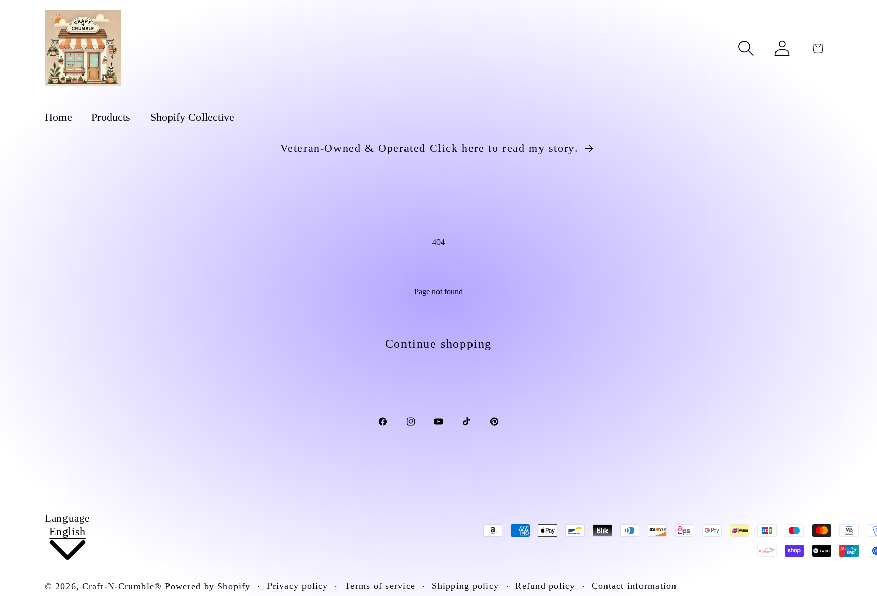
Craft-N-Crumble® (122, 586)
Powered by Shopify (207, 586)
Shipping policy (465, 586)
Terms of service (380, 586)
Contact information (634, 586)
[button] (746, 48)
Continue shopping (438, 343)
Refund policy (545, 586)
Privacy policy (297, 586)
